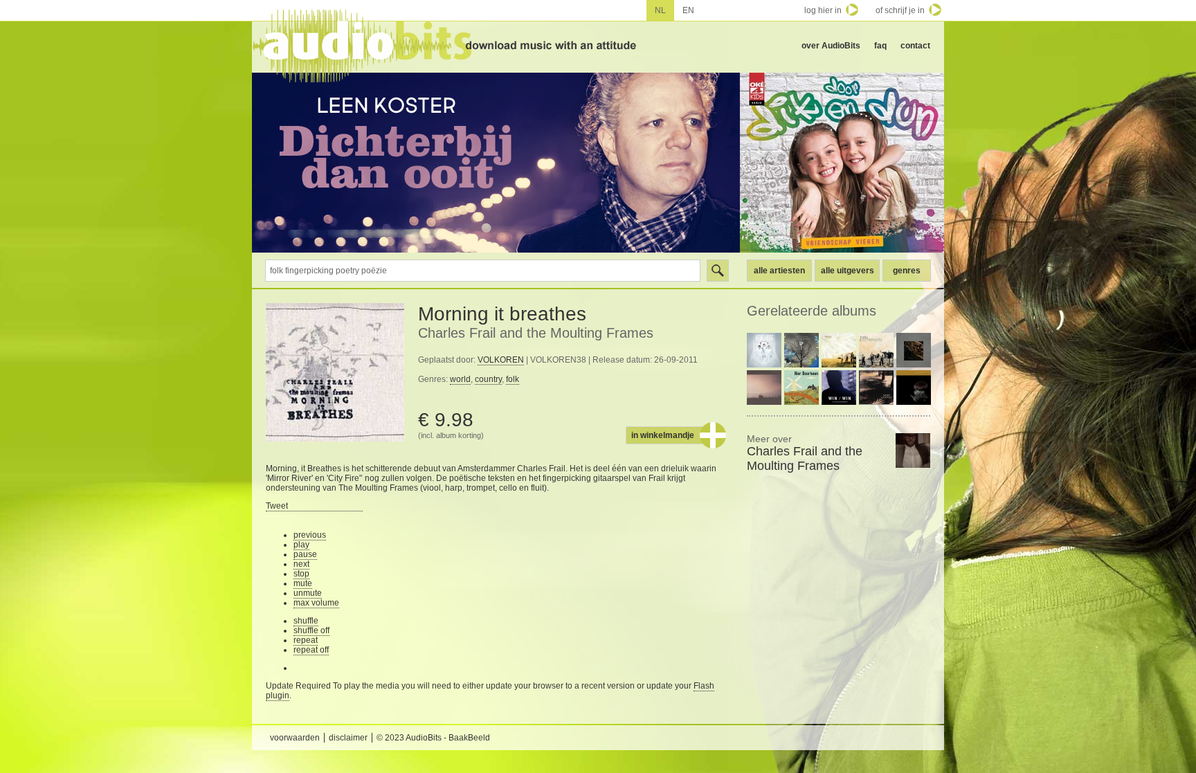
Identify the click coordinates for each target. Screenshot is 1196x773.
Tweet (277, 506)
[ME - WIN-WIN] (839, 387)
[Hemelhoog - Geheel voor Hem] (764, 350)
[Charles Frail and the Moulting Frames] (913, 450)
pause (305, 554)
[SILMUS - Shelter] (913, 350)
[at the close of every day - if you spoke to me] (764, 387)
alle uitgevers (847, 270)
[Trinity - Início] (839, 350)
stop (301, 574)
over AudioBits (830, 46)
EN (688, 10)
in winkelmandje (662, 435)
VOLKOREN (501, 360)
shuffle (305, 621)
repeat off (311, 650)
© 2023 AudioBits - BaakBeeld (433, 738)
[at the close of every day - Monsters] (913, 387)
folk (512, 379)
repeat (305, 640)
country (488, 379)
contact (915, 46)
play (301, 544)
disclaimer (348, 738)
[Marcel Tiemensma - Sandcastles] (876, 387)
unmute (307, 593)
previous (309, 535)
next (301, 564)
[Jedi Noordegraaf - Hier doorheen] (801, 387)
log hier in (823, 10)
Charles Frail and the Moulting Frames (535, 332)
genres (907, 270)
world (460, 379)
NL (660, 10)
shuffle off (311, 630)
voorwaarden (295, 738)
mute (302, 583)
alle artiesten (779, 270)
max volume (316, 603)
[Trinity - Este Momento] (876, 350)
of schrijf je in (900, 10)
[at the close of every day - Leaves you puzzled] (801, 350)
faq (880, 46)
